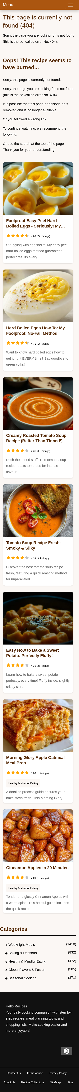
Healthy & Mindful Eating (23, 783)
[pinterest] (66, 1051)
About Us (9, 1082)
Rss (70, 1082)
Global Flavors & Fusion (26, 970)
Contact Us (14, 1073)
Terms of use (35, 1073)
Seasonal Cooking (22, 978)
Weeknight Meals (21, 945)
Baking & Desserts (22, 953)
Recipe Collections (32, 1082)
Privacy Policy (58, 1073)
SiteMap (55, 1082)
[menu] (70, 5)
